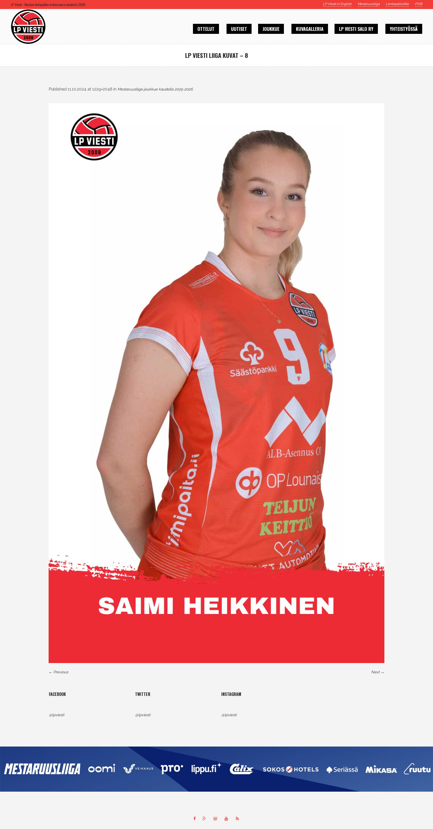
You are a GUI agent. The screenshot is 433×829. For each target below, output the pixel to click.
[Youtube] (227, 818)
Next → (377, 672)
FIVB (418, 4)
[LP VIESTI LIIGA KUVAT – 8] (216, 383)
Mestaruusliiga (369, 4)
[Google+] (205, 818)
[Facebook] (194, 818)
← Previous (58, 672)
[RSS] (238, 818)
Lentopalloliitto (397, 4)
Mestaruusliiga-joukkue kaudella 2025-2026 (155, 89)
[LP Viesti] (216, 769)
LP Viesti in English (337, 4)
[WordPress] (216, 818)
